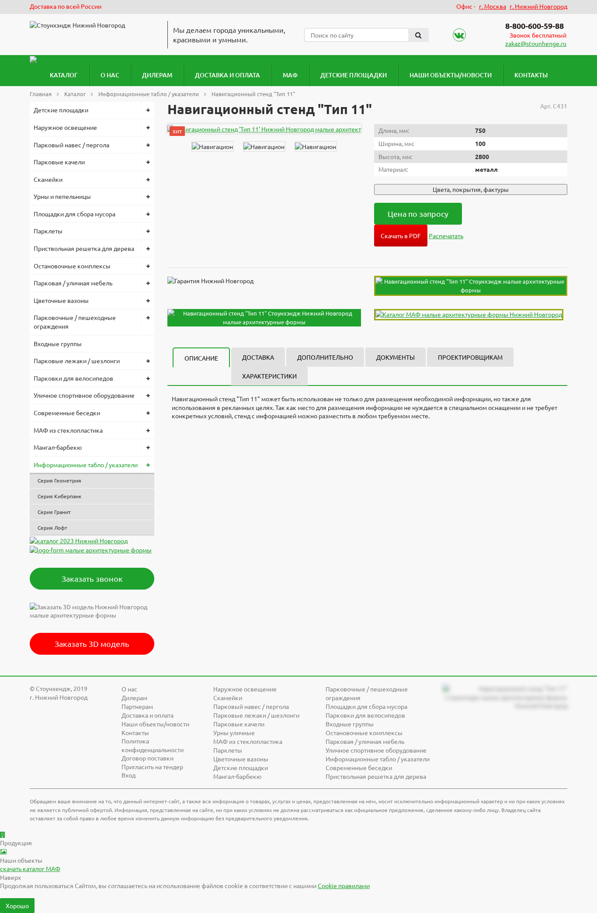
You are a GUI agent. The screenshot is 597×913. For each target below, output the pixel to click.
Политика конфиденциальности (152, 745)
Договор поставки (147, 758)
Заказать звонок (92, 578)
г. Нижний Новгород (538, 6)
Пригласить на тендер (152, 767)
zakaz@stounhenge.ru (535, 43)
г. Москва (492, 6)
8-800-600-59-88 (534, 26)
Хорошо (17, 906)
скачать (30, 868)
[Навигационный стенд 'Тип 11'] (281, 128)
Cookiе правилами (344, 885)
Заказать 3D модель (92, 643)
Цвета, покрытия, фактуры (471, 189)
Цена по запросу (418, 213)
